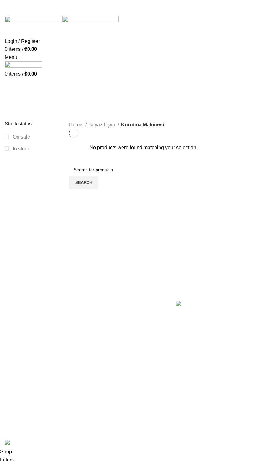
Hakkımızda (18, 314)
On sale (21, 137)
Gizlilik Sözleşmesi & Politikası (39, 337)
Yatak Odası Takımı (111, 337)
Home (76, 124)
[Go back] (12, 86)
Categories (19, 116)
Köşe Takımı (104, 326)
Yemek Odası (105, 349)
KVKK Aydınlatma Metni (31, 361)
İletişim (12, 326)
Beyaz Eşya (102, 124)
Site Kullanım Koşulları (30, 372)
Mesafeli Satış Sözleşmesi (34, 349)
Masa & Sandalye (110, 372)
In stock (21, 148)
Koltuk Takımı (105, 314)
